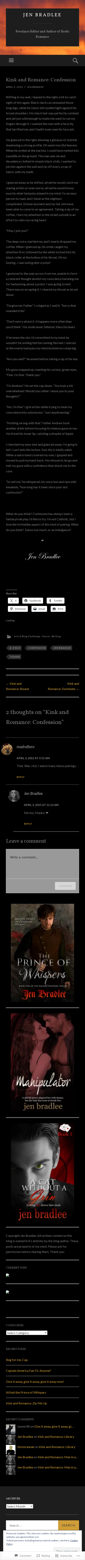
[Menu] (11, 60)
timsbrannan (25, 1447)
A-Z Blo (14, 647)
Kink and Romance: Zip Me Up (26, 1403)
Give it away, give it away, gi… (54, 1426)
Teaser (46, 636)
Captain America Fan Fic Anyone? (28, 1370)
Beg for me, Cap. (17, 1360)
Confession (37, 647)
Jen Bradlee (42, 15)
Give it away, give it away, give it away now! (35, 1381)
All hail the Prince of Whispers (26, 1392)
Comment (65, 885)
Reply (21, 776)
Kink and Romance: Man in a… (58, 1457)
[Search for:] (42, 1525)
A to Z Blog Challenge (27, 636)
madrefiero (25, 746)
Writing (56, 636)
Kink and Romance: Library (56, 1436)
